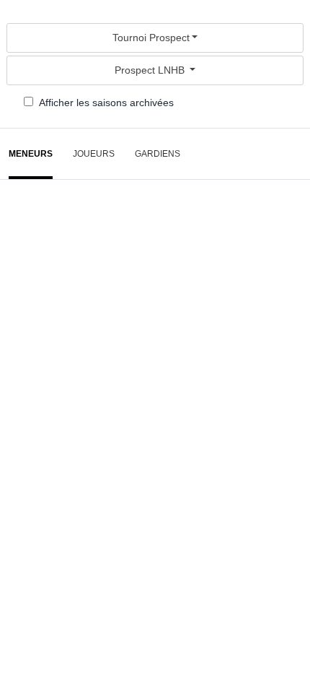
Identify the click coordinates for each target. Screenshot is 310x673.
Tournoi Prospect (151, 37)
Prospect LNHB (151, 70)
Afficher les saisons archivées (106, 102)
